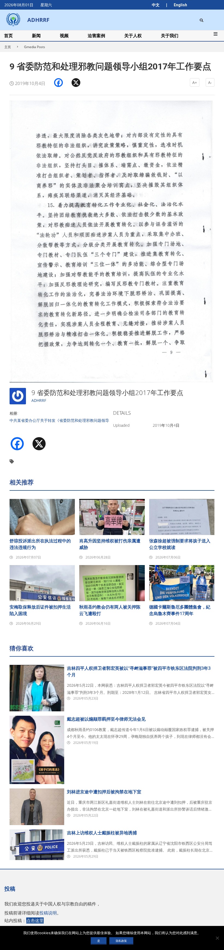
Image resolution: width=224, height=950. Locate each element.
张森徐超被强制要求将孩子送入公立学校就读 (179, 544)
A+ (194, 82)
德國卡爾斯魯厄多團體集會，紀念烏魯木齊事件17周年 (179, 610)
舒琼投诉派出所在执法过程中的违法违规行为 (40, 544)
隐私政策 (121, 940)
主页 (7, 47)
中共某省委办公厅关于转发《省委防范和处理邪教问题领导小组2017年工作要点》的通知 (85, 420)
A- (210, 82)
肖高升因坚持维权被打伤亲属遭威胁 (109, 544)
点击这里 (35, 920)
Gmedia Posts (34, 47)
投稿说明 (48, 913)
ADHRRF (38, 400)
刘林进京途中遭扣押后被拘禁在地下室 (104, 792)
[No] (217, 938)
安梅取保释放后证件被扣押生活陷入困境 (40, 610)
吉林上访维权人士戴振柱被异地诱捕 (102, 833)
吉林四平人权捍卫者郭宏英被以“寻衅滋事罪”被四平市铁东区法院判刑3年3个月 (139, 671)
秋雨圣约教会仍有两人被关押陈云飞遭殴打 (109, 610)
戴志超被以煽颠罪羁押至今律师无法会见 (106, 719)
